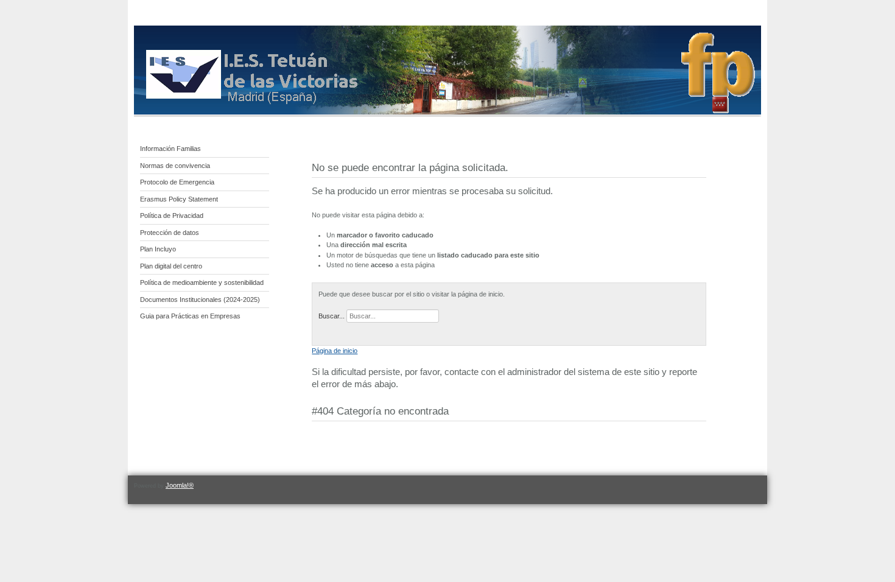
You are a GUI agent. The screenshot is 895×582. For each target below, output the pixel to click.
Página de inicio (334, 350)
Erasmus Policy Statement (179, 199)
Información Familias (170, 148)
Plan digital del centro (171, 266)
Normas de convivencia (175, 165)
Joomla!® (180, 485)
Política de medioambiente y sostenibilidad (202, 282)
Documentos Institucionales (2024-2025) (200, 299)
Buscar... (331, 316)
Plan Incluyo (158, 249)
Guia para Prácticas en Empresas (190, 316)
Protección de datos (169, 232)
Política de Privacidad (171, 215)
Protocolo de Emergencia (177, 182)
